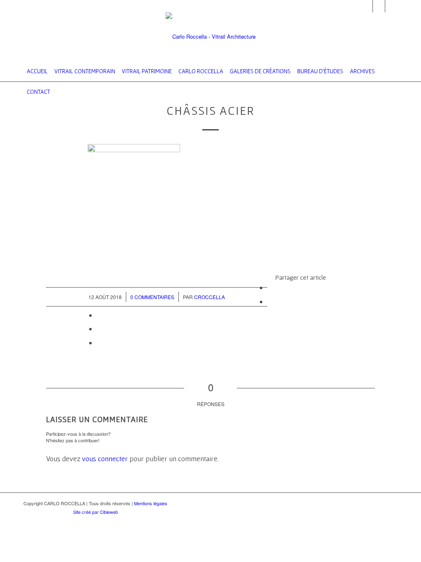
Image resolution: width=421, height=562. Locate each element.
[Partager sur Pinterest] (99, 328)
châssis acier (210, 110)
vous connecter (105, 458)
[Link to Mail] (366, 6)
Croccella (209, 296)
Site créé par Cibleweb (95, 512)
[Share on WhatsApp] (99, 315)
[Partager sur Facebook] (269, 287)
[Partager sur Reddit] (99, 342)
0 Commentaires (152, 296)
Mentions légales (150, 503)
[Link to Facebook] (379, 6)
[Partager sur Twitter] (269, 301)
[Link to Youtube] (391, 6)
